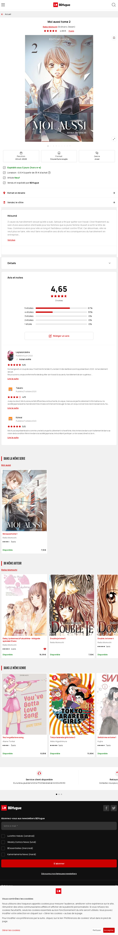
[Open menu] (3, 5)
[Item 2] (53, 145)
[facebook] (106, 808)
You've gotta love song (13, 737)
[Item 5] (61, 145)
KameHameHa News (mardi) (21, 854)
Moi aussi (6, 465)
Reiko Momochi (50, 26)
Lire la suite (13, 378)
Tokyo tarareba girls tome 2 (62, 737)
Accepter (109, 930)
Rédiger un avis (61, 335)
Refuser (97, 930)
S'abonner (59, 863)
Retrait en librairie (16, 192)
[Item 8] (70, 145)
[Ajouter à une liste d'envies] (114, 38)
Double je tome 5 (57, 638)
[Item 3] (56, 145)
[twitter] (114, 808)
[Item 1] (50, 145)
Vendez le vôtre (15, 202)
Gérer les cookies (11, 930)
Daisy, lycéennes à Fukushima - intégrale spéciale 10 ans (21, 639)
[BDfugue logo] (61, 4)
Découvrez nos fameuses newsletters (59, 873)
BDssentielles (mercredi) (20, 848)
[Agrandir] (114, 139)
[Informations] (49, 172)
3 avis (71, 30)
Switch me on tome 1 (107, 737)
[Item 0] (47, 145)
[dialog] (59, 910)
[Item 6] (64, 145)
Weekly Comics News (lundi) (21, 842)
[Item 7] (67, 145)
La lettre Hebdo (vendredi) (21, 835)
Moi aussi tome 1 (10, 534)
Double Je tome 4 (106, 638)
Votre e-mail (10, 825)
